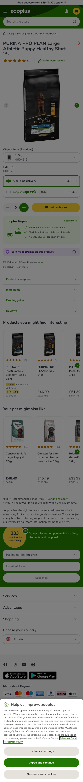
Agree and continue (41, 762)
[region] (41, 740)
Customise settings (42, 751)
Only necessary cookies (41, 774)
